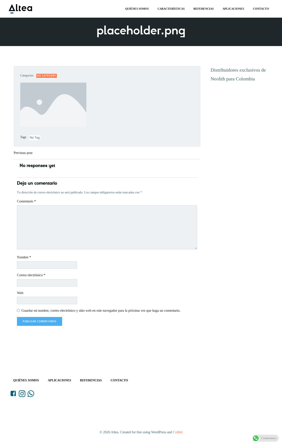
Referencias (203, 8)
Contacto (261, 8)
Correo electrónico (31, 275)
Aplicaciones (233, 8)
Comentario (26, 201)
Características (171, 8)
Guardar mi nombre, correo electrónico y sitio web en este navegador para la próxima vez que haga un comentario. (100, 310)
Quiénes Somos (137, 8)
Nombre (24, 257)
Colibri (178, 432)
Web (20, 293)
